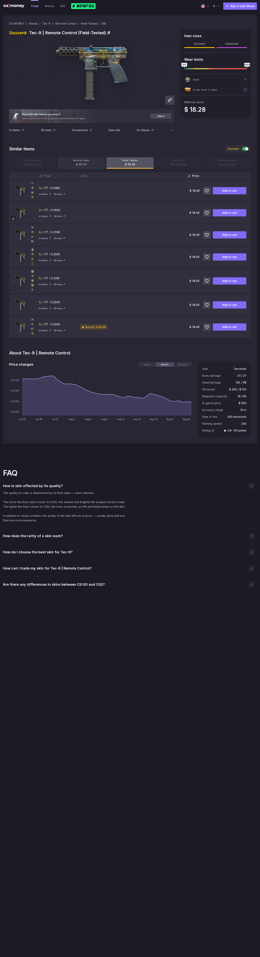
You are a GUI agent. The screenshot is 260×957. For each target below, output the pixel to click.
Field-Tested (89, 23)
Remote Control (65, 23)
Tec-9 (46, 23)
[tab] (147, 364)
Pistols (33, 23)
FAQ (62, 6)
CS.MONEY (16, 23)
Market (49, 6)
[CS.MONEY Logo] (14, 6)
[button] (215, 80)
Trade (35, 6)
